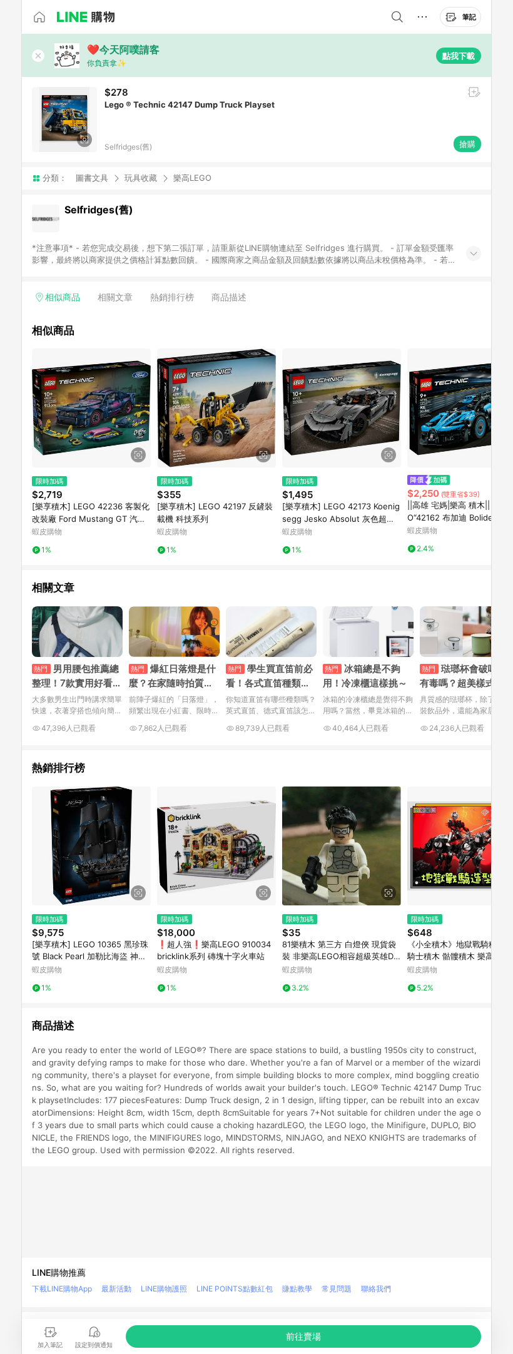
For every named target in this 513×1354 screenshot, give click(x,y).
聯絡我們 (376, 1288)
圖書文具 (92, 178)
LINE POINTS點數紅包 (234, 1288)
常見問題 (337, 1288)
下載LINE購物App (62, 1288)
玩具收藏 (140, 178)
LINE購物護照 (164, 1288)
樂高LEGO (192, 178)
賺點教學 (297, 1288)
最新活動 (116, 1288)
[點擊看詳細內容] (91, 408)
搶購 (467, 144)
